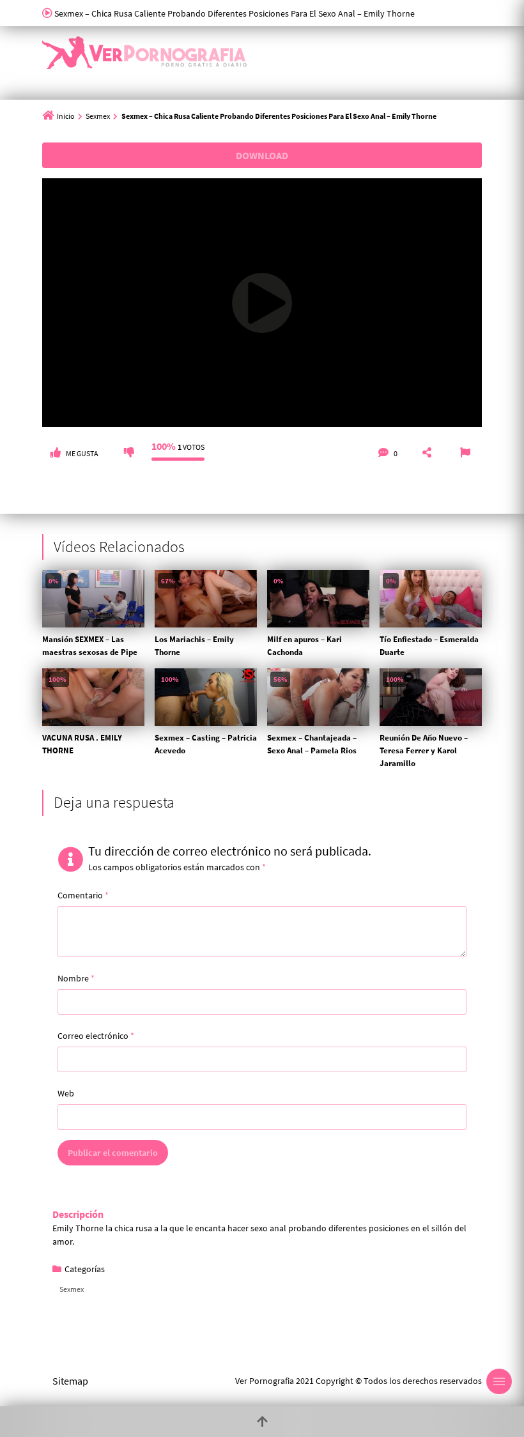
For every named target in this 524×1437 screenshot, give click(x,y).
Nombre (76, 978)
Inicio (66, 116)
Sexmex (98, 116)
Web (66, 1093)
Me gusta (82, 453)
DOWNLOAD (262, 155)
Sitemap (70, 1380)
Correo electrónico (96, 1035)
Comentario (83, 895)
